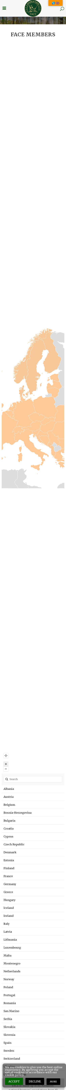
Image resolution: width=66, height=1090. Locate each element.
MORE (53, 1081)
